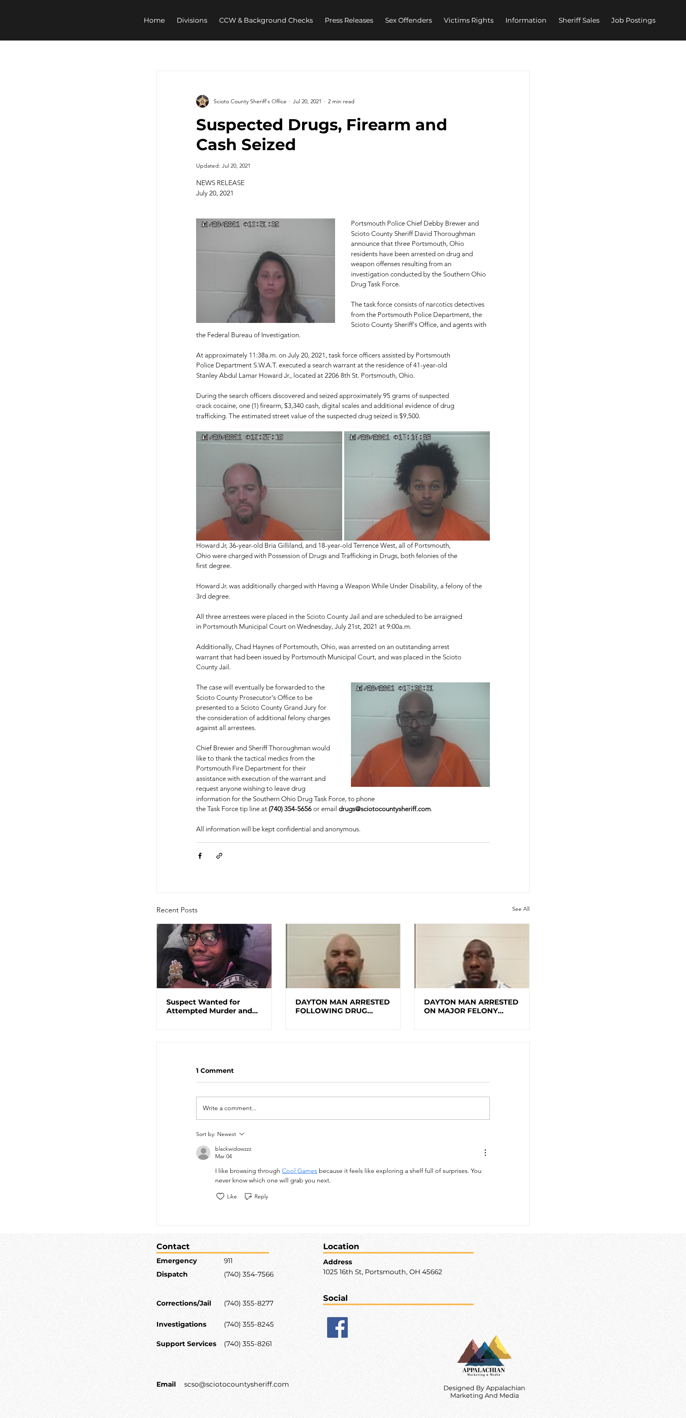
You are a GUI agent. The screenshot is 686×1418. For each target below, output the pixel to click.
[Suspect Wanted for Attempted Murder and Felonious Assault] (214, 956)
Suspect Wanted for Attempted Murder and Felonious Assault (209, 1006)
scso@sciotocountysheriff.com (236, 1384)
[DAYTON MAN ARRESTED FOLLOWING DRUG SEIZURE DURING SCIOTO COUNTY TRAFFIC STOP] (343, 956)
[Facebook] (337, 1327)
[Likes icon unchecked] (220, 1196)
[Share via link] (219, 856)
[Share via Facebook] (200, 856)
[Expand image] (269, 486)
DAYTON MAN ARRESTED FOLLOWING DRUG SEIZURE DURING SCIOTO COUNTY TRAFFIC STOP (342, 1006)
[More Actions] (485, 1152)
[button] (468, 20)
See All (521, 908)
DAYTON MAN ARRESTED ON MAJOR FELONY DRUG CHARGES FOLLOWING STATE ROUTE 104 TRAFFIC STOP (471, 1006)
